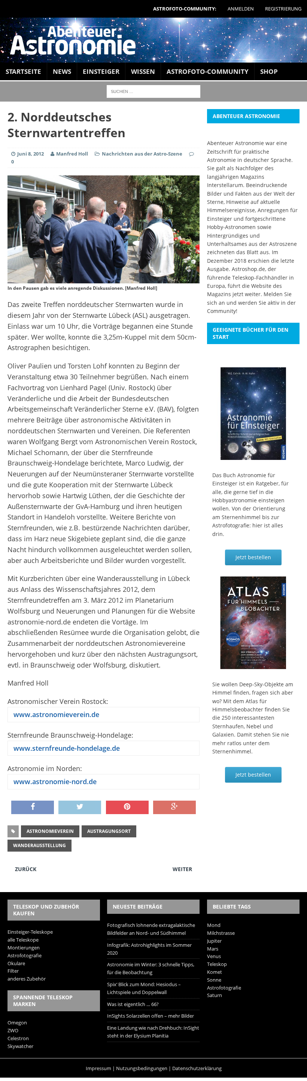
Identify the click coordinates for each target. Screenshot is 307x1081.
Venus (214, 956)
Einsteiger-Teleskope (30, 931)
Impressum (98, 1068)
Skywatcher (20, 1046)
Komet (214, 972)
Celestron (18, 1038)
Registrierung (283, 8)
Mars (212, 948)
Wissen (143, 71)
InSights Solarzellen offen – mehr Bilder (150, 1015)
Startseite (23, 71)
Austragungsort (109, 831)
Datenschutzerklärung (197, 1068)
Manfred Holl (72, 153)
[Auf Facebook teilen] (32, 807)
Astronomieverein (50, 831)
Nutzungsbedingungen (141, 1068)
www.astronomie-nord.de (54, 781)
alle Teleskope (23, 939)
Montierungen (23, 947)
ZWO (12, 1030)
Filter (13, 970)
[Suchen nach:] (153, 90)
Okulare (16, 963)
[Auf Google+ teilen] (174, 807)
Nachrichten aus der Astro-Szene (142, 153)
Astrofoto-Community (208, 71)
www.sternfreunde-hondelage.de (66, 748)
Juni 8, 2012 (30, 153)
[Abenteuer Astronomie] (153, 40)
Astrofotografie (24, 955)
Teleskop (217, 964)
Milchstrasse (221, 933)
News (62, 71)
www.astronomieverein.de (55, 714)
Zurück (25, 869)
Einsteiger (101, 71)
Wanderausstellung (39, 845)
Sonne (214, 979)
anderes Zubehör (26, 978)
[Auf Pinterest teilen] (127, 807)
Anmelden (241, 8)
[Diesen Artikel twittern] (79, 807)
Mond (214, 925)
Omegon (17, 1022)
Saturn (214, 995)
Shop (269, 71)
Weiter (182, 869)
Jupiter (214, 940)
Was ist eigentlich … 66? (133, 1004)
